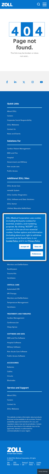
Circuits (10, 376)
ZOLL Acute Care (13, 186)
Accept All (25, 246)
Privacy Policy (31, 463)
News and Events (13, 133)
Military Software (13, 347)
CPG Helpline (16, 463)
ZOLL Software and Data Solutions (20, 199)
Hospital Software (14, 342)
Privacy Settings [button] (43, 471)
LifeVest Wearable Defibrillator (19, 208)
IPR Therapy (11, 293)
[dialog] (24, 237)
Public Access (12, 171)
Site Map (8, 463)
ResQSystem (12, 269)
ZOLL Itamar (12, 204)
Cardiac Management (15, 318)
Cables (9, 371)
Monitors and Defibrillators (17, 264)
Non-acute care (13, 166)
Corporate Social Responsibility (19, 120)
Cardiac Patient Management (18, 148)
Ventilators (11, 278)
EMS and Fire (12, 153)
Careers (10, 116)
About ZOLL (11, 111)
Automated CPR (13, 289)
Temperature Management (17, 302)
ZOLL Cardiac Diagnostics (17, 195)
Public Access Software (16, 356)
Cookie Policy (39, 463)
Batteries (10, 367)
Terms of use (25, 463)
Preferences (36, 254)
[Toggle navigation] (44, 4)
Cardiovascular (13, 322)
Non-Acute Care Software (17, 351)
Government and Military (17, 162)
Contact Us (11, 129)
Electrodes (11, 380)
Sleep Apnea (12, 327)
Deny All (37, 246)
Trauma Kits (11, 273)
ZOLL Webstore (13, 125)
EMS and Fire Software (16, 338)
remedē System (13, 190)
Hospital (10, 157)
